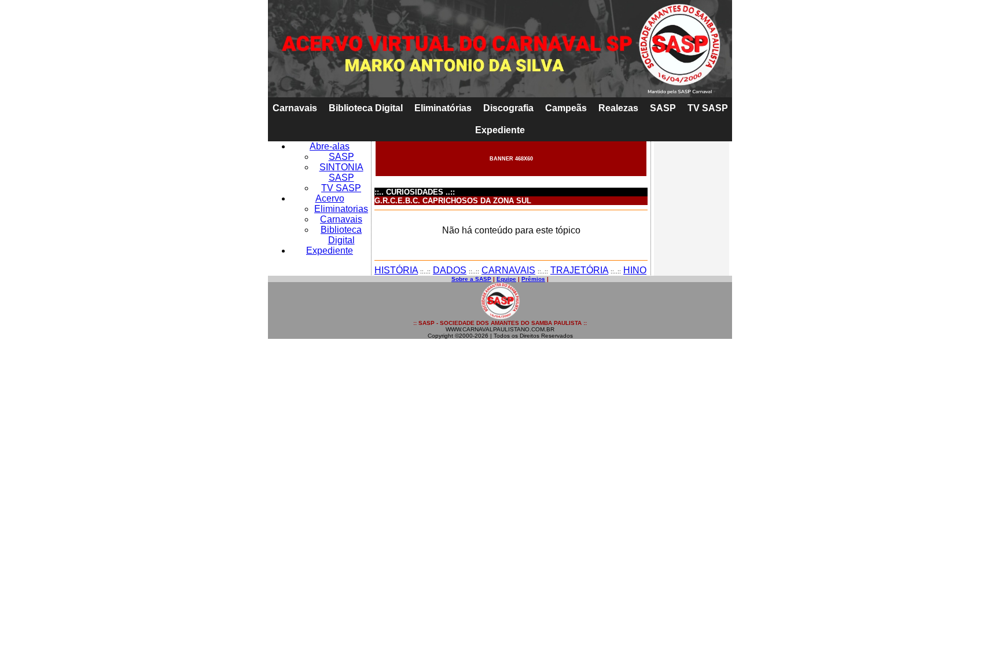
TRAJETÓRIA (579, 270)
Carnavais (295, 108)
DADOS (449, 270)
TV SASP (708, 108)
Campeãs (566, 108)
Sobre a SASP (471, 279)
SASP (663, 108)
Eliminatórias (443, 108)
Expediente (500, 130)
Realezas (618, 108)
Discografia (508, 108)
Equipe (506, 279)
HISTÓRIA (396, 270)
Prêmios (533, 279)
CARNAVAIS (508, 270)
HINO (634, 270)
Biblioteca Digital (366, 108)
